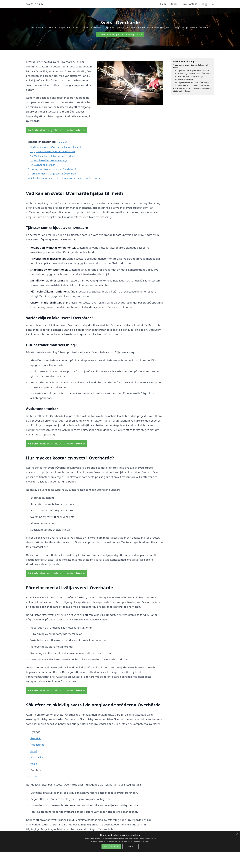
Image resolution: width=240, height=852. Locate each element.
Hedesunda (37, 744)
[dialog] (120, 841)
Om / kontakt (189, 4)
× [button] (237, 834)
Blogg (204, 4)
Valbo (33, 764)
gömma (62, 142)
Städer (173, 4)
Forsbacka (36, 757)
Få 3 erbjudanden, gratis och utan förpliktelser (120, 34)
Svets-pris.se (35, 4)
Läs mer (146, 841)
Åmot (33, 751)
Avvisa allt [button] (130, 846)
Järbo (33, 776)
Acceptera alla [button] (111, 846)
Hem (163, 4)
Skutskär (35, 738)
